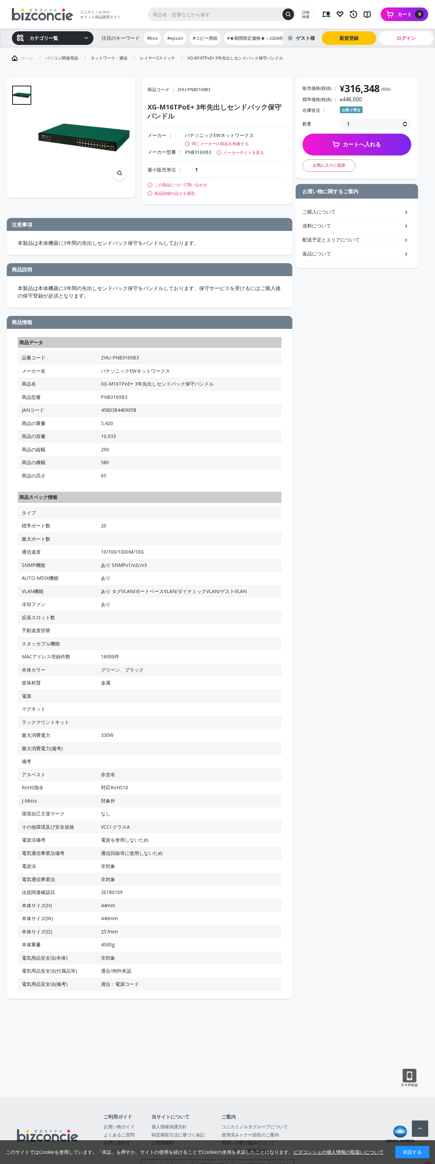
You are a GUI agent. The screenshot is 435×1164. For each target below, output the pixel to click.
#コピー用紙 (205, 38)
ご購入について (319, 211)
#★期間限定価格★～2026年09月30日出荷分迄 (273, 38)
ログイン (406, 38)
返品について (316, 253)
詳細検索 (306, 14)
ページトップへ (420, 1128)
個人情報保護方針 (169, 1127)
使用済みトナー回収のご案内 (250, 1135)
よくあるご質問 (119, 1135)
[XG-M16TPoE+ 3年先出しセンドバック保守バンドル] (84, 137)
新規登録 (349, 38)
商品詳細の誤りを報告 (174, 193)
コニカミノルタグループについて (255, 1127)
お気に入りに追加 (329, 165)
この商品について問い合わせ (180, 185)
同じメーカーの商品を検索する (220, 144)
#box (152, 38)
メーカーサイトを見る (243, 152)
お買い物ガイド (119, 1127)
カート (409, 14)
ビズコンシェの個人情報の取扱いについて (338, 1152)
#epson (175, 38)
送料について (316, 225)
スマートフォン (409, 1078)
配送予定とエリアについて (331, 239)
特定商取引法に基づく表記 (178, 1135)
